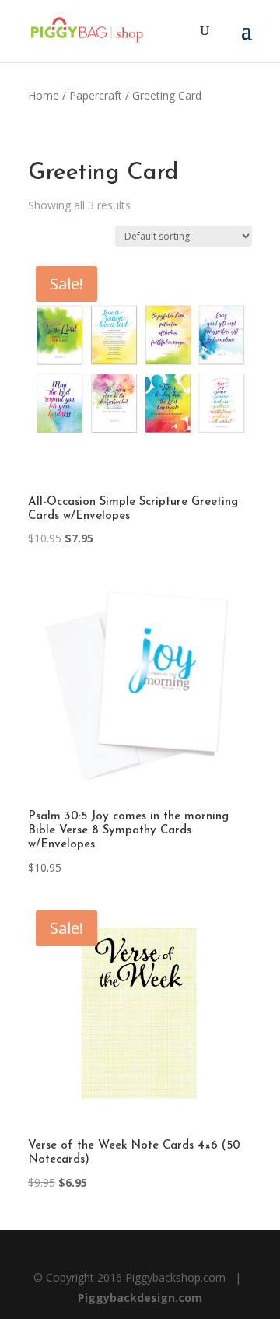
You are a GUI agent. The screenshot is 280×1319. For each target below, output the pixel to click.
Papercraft (95, 95)
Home (43, 95)
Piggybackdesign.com (140, 1297)
